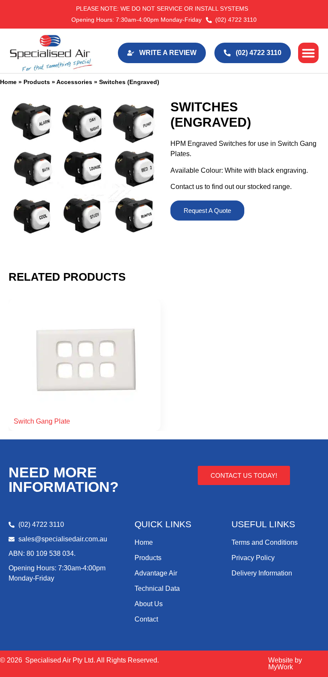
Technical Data (157, 588)
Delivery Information (261, 573)
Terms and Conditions (264, 542)
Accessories (74, 82)
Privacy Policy (253, 557)
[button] (308, 53)
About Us (149, 603)
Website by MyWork (285, 664)
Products (36, 82)
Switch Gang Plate (42, 421)
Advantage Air (156, 573)
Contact (146, 619)
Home (8, 82)
